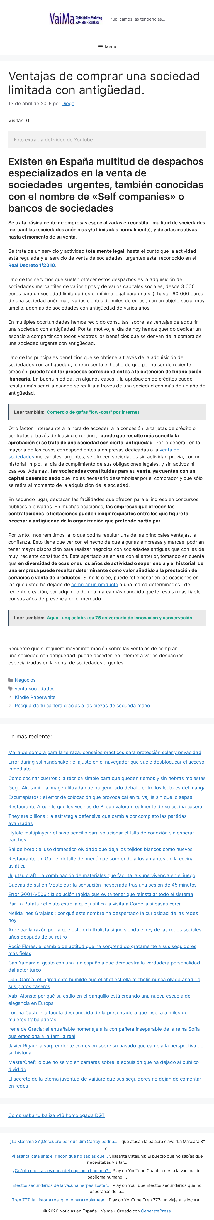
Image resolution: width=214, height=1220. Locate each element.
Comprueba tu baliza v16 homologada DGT (56, 1115)
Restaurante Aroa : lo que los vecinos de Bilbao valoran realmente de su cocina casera (105, 806)
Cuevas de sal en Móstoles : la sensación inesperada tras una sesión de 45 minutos (102, 885)
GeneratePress (156, 1211)
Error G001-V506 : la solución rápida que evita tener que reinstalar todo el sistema (100, 894)
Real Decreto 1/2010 (31, 265)
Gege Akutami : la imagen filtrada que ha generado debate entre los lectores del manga (107, 788)
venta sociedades (35, 688)
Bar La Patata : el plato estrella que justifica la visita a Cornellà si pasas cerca (95, 904)
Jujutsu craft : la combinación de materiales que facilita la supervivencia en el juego (101, 875)
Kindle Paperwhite (35, 697)
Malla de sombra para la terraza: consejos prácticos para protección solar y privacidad (104, 752)
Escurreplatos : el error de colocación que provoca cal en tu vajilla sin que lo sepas (100, 797)
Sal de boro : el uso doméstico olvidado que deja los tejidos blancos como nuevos (100, 849)
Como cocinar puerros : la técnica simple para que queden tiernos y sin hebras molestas (107, 778)
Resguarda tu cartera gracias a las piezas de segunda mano (82, 705)
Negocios (25, 680)
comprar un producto (94, 584)
